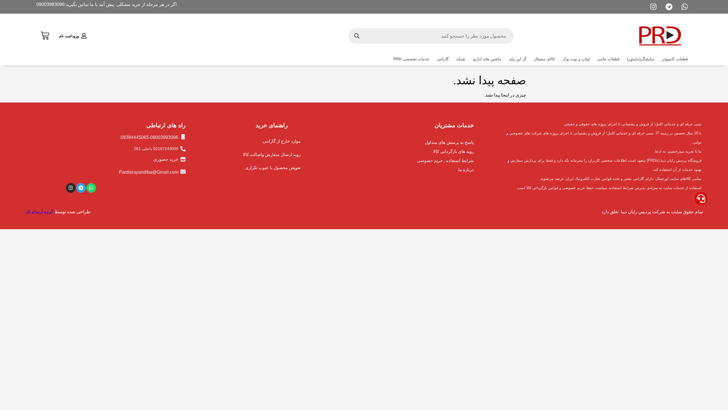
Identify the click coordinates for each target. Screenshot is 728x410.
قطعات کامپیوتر (675, 59)
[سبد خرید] (45, 35)
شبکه (460, 59)
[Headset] (701, 198)
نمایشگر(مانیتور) (640, 59)
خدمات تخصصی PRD (411, 59)
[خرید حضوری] (183, 159)
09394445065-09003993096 (149, 137)
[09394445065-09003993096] (183, 137)
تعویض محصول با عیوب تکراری (273, 167)
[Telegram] (81, 188)
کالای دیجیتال (544, 59)
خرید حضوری (165, 159)
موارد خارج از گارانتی (282, 141)
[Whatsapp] (91, 188)
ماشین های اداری (487, 59)
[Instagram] (71, 188)
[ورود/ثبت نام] (84, 36)
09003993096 (50, 4)
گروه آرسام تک (39, 211)
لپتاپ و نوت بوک (576, 59)
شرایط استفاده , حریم (454, 160)
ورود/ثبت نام (69, 36)
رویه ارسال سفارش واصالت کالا (272, 154)
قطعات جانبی (608, 59)
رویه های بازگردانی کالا (453, 151)
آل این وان (517, 59)
